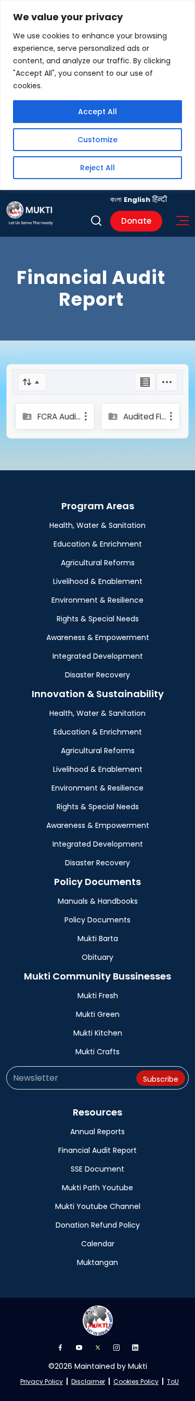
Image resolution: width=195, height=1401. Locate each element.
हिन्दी (159, 200)
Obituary (97, 957)
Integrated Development (98, 656)
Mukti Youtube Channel (97, 1206)
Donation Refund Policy (98, 1225)
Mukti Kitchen (97, 1033)
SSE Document (97, 1169)
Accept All (97, 111)
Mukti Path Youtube (97, 1187)
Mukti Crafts (97, 1051)
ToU (173, 1381)
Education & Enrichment (98, 544)
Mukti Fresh (97, 995)
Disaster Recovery (97, 675)
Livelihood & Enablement (97, 581)
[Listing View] (145, 382)
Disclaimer (88, 1381)
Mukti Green (98, 1014)
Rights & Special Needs (98, 619)
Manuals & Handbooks (98, 901)
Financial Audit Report (97, 1150)
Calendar (97, 1244)
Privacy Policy (41, 1381)
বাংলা (116, 200)
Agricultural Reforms (98, 562)
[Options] (167, 382)
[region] (97, 95)
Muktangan (97, 1262)
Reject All (97, 167)
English (137, 200)
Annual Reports (97, 1131)
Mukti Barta (97, 938)
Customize (97, 139)
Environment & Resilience (97, 600)
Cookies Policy (136, 1381)
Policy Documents (97, 920)
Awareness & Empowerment (97, 637)
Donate (136, 220)
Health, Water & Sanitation (97, 525)
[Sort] (32, 382)
